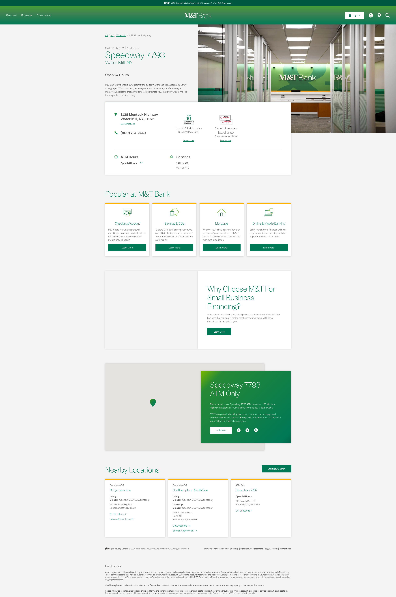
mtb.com (221, 430)
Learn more (188, 140)
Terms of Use (285, 548)
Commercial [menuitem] (44, 15)
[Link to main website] (198, 15)
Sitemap (235, 548)
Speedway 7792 (246, 490)
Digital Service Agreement (251, 548)
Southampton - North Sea (190, 490)
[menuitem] (354, 15)
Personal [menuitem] (11, 15)
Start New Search (276, 468)
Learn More (120, 246)
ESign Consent (271, 548)
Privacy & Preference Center (216, 548)
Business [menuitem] (26, 15)
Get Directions (124, 123)
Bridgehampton (120, 490)
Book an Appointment (120, 519)
